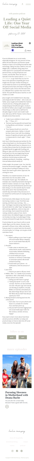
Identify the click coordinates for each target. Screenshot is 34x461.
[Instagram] (12, 457)
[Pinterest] (22, 457)
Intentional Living (17, 444)
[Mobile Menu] (28, 4)
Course (22, 448)
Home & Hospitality (16, 441)
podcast (17, 452)
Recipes (11, 448)
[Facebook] (17, 457)
